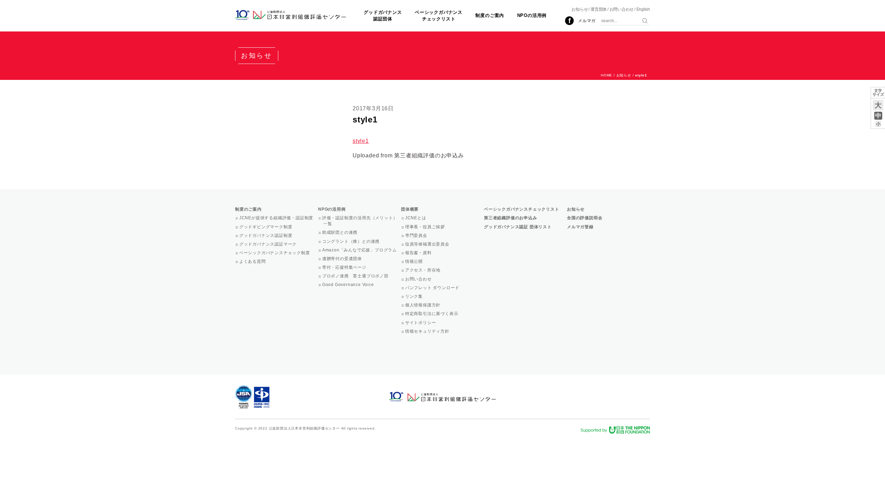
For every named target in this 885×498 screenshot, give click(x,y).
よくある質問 (253, 261)
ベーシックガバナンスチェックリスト (439, 15)
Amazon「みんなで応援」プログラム (360, 250)
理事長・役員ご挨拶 (425, 226)
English (643, 9)
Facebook (569, 20)
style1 (361, 141)
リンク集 (414, 296)
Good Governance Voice (348, 284)
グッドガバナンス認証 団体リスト (518, 226)
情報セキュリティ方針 (427, 331)
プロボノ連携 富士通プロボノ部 (356, 276)
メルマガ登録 (580, 226)
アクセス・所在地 (423, 270)
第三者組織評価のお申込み (510, 217)
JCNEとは (416, 217)
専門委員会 (416, 235)
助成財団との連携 (340, 232)
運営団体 (598, 9)
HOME (606, 75)
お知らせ (579, 9)
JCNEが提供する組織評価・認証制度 (276, 217)
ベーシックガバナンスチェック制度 (275, 252)
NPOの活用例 (532, 15)
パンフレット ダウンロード (432, 287)
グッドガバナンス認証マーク (268, 244)
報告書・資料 (419, 252)
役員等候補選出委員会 (427, 244)
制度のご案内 (489, 15)
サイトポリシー (421, 322)
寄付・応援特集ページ (344, 267)
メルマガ (587, 20)
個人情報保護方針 (423, 305)
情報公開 (414, 261)
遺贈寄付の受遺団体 (342, 258)
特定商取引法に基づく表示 (432, 313)
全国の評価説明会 (584, 217)
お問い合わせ (621, 9)
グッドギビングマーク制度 (266, 226)
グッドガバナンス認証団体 (383, 15)
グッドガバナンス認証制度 (266, 235)
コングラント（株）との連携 (351, 241)
